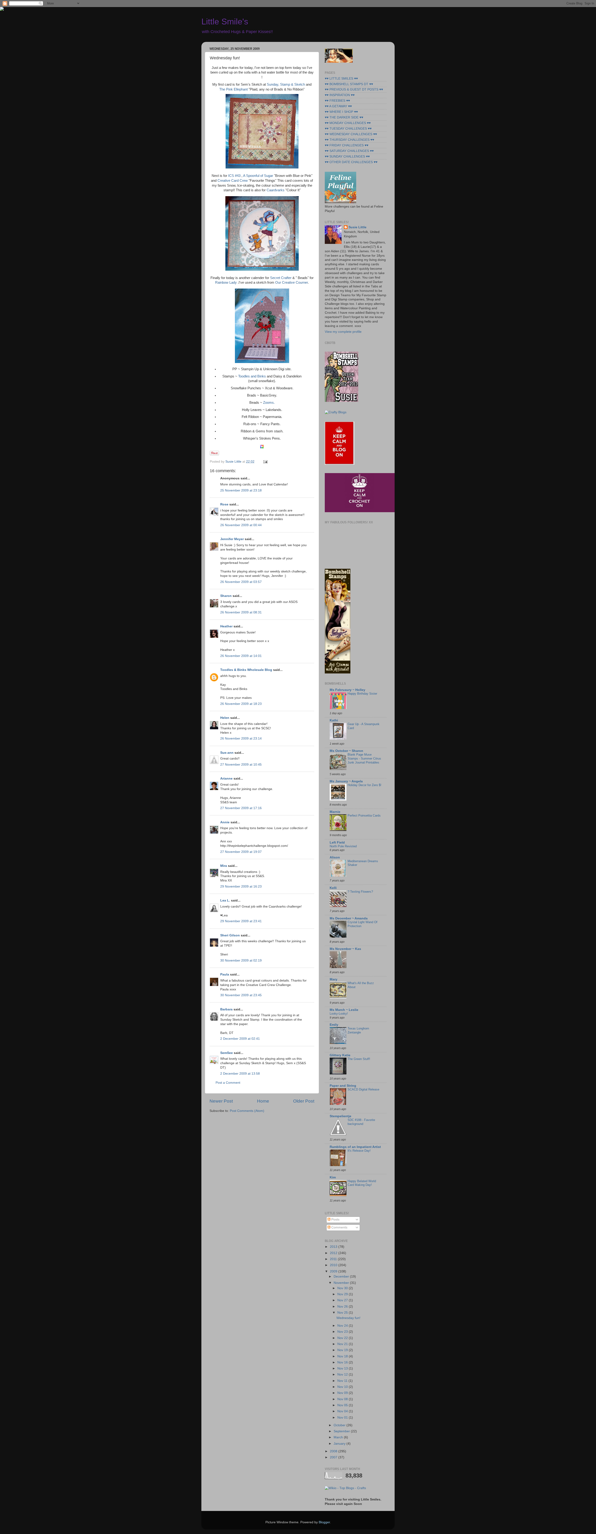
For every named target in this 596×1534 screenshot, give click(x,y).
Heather (226, 626)
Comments (338, 1227)
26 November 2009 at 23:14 (241, 738)
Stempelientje (340, 1116)
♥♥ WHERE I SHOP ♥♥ (341, 112)
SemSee (226, 1053)
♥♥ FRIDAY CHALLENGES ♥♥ (346, 145)
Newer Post (221, 1101)
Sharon (226, 596)
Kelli (333, 888)
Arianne (226, 778)
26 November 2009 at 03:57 (241, 582)
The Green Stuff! (359, 1059)
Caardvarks (275, 190)
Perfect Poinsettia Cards (364, 815)
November (342, 1283)
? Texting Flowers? (360, 891)
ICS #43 (234, 176)
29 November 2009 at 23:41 (241, 921)
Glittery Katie (340, 1055)
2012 (334, 1253)
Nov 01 (343, 1417)
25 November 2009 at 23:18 (241, 490)
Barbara (226, 1009)
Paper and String (343, 1085)
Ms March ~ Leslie (344, 1010)
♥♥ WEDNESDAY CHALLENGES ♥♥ (351, 134)
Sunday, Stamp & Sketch (286, 84)
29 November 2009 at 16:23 (241, 886)
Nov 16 (343, 1362)
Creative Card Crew (232, 180)
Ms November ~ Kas (345, 949)
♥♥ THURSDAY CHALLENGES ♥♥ (349, 139)
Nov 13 (343, 1368)
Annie (225, 822)
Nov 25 (343, 1312)
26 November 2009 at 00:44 (241, 525)
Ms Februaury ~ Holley (347, 690)
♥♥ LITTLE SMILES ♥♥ (341, 78)
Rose (224, 504)
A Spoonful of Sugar (258, 176)
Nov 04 (343, 1411)
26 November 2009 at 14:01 (241, 656)
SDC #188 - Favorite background (361, 1122)
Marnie (335, 812)
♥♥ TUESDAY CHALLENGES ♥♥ (348, 128)
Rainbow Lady (226, 282)
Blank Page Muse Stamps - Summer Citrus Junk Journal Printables (364, 758)
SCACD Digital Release (363, 1089)
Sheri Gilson (230, 935)
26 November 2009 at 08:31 (241, 612)
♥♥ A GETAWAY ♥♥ (338, 106)
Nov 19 (343, 1350)
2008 (334, 1451)
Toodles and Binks (252, 376)
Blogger (324, 1522)
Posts (334, 1219)
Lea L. (225, 900)
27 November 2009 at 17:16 (241, 808)
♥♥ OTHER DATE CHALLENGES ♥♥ (351, 162)
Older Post (303, 1101)
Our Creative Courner (291, 282)
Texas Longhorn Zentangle (358, 1030)
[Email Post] (265, 461)
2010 (334, 1265)
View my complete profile (343, 331)
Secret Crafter (280, 278)
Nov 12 (343, 1374)
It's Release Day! (359, 1150)
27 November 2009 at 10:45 (241, 764)
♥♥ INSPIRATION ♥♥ (340, 95)
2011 (334, 1259)
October (340, 1425)
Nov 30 (343, 1288)
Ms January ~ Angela (346, 781)
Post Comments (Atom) (247, 1111)
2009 (334, 1271)
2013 (334, 1246)
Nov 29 (343, 1294)
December (342, 1276)
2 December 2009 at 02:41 (240, 1038)
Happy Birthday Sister (362, 693)
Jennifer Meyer (232, 539)
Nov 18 (343, 1356)
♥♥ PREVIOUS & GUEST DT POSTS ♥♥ (354, 89)
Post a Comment (228, 1082)
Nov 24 (343, 1325)
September (342, 1431)
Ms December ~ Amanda (349, 918)
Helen (224, 718)
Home (263, 1101)
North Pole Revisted (343, 846)
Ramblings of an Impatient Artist (355, 1147)
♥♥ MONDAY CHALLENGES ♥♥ (348, 123)
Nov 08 (343, 1399)
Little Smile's (224, 21)
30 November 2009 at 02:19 (241, 960)
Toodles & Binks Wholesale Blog (246, 670)
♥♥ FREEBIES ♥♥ (337, 100)
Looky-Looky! (339, 1013)
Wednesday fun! (348, 1318)
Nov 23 (343, 1331)
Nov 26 (343, 1306)
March (339, 1437)
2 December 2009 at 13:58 (240, 1073)
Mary (333, 979)
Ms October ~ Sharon (346, 751)
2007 (334, 1457)
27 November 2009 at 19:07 (241, 852)
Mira (223, 866)
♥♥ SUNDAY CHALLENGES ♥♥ (347, 156)
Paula (224, 974)
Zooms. (269, 402)
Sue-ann (227, 752)
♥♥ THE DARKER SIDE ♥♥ (344, 117)
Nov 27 (343, 1300)
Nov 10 (343, 1387)
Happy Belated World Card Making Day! (362, 1183)
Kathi (334, 720)
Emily (334, 1024)
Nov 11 (343, 1381)
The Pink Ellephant (233, 89)
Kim (333, 1177)
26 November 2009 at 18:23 (241, 704)
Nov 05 (343, 1405)
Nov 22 (343, 1338)
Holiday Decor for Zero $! (364, 785)
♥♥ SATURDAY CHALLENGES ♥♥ (349, 151)
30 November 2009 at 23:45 (241, 995)
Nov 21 (343, 1344)
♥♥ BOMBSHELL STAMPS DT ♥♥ (349, 84)
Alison (335, 857)
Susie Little (357, 227)
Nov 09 (343, 1393)
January (340, 1443)
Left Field (337, 842)
